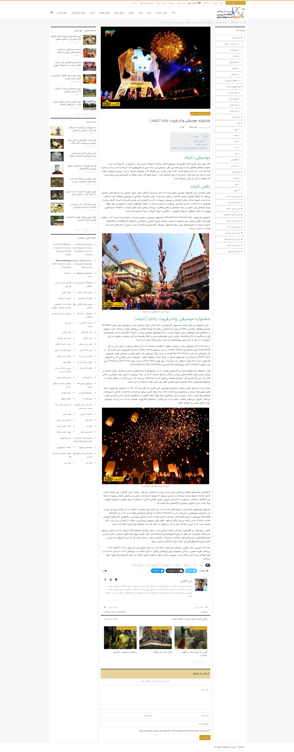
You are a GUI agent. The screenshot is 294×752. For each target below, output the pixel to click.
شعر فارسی (62, 13)
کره (236, 147)
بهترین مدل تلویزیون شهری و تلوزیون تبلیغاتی (61, 306)
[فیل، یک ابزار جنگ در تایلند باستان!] (191, 637)
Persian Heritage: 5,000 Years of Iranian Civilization (61, 264)
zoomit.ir (67, 273)
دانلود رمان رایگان (64, 356)
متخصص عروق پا (85, 447)
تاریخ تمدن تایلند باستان (200, 113)
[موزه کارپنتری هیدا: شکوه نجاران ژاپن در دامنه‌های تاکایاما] (89, 105)
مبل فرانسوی (66, 438)
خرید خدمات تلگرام (63, 344)
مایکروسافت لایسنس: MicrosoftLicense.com (83, 439)
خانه (221, 3)
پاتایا (201, 565)
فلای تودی (67, 414)
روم (236, 184)
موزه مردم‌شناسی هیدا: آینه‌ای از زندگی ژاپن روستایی (67, 90)
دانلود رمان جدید (85, 356)
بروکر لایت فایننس (85, 298)
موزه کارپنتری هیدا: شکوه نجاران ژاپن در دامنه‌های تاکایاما (67, 103)
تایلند (194, 565)
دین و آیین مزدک (233, 226)
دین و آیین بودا (234, 202)
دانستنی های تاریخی (198, 628)
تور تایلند (178, 565)
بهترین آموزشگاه (64, 298)
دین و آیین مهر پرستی (232, 239)
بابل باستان (233, 111)
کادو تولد (88, 420)
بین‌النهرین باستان (233, 86)
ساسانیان (234, 74)
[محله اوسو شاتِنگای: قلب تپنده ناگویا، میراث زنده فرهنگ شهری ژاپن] (89, 66)
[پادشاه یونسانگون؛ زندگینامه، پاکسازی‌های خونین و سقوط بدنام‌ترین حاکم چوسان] (89, 53)
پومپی (204, 611)
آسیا (149, 13)
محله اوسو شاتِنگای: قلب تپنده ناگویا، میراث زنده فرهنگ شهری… (66, 64)
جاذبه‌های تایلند (166, 565)
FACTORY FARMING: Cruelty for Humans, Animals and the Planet (62, 249)
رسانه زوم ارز (66, 392)
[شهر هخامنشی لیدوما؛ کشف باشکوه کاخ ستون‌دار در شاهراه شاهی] (89, 40)
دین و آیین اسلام (233, 196)
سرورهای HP (87, 398)
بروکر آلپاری (66, 292)
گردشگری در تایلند (152, 565)
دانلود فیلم (67, 362)
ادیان (92, 13)
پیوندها (172, 3)
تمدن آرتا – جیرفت (230, 43)
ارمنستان (234, 165)
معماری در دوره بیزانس (114, 611)
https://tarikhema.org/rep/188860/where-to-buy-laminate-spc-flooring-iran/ (74, 264)
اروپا (141, 13)
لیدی (236, 190)
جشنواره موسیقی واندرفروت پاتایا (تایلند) (188, 148)
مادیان (235, 56)
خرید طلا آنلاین (86, 350)
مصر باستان (235, 116)
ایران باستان (161, 13)
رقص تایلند (200, 144)
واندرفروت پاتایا (138, 565)
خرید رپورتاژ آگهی (146, 3)
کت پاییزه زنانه (86, 432)
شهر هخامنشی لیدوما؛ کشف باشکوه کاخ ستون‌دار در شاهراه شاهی (66, 38)
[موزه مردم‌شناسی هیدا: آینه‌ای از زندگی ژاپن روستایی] (89, 92)
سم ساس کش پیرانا (63, 404)
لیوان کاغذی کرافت (63, 432)
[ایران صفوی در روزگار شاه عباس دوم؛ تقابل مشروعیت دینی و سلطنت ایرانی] (57, 182)
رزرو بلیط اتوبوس (85, 392)
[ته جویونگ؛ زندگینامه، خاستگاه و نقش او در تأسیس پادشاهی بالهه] (57, 131)
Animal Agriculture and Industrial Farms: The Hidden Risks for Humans (82, 249)
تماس (134, 3)
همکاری (206, 3)
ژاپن (236, 141)
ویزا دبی (67, 462)
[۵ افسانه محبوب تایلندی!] (120, 637)
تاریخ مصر (119, 13)
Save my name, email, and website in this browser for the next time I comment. (173, 731)
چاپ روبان (67, 332)
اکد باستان (234, 104)
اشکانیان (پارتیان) (231, 80)
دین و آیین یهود (234, 251)
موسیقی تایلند (199, 141)
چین (236, 129)
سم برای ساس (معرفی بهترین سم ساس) (83, 406)
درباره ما (214, 3)
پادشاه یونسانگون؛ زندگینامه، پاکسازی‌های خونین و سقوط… (68, 51)
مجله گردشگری (78, 13)
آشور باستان (233, 98)
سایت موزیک (161, 3)
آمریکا (131, 13)
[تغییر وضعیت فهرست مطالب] (203, 136)
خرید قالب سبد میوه (63, 350)
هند (236, 153)
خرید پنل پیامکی (64, 338)
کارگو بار (89, 426)
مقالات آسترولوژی (64, 447)
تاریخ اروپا (236, 171)
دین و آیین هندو (233, 245)
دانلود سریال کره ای (84, 362)
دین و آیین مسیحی (232, 232)
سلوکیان (235, 68)
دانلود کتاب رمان (85, 368)
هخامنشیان (233, 62)
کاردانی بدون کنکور (63, 420)
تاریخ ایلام (234, 49)
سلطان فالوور (66, 398)
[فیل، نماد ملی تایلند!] (155, 637)
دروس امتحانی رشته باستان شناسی (63, 370)
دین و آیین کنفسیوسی (231, 214)
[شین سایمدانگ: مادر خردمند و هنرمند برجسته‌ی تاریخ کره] (57, 208)
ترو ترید (68, 322)
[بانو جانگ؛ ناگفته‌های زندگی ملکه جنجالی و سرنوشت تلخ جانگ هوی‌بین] (57, 144)
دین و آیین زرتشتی (233, 208)
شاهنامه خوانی (86, 414)
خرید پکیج (88, 338)
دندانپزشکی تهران (64, 377)
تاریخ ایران (236, 37)
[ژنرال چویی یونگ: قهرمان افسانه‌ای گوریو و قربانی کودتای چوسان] (57, 220)
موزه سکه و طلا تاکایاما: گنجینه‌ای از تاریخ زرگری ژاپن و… (66, 77)
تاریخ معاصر (104, 13)
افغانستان (234, 159)
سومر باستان (233, 92)
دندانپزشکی (87, 377)
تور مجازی (181, 3)
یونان (236, 178)
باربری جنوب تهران (84, 292)
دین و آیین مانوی (233, 220)
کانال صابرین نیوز (64, 426)
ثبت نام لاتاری (86, 332)
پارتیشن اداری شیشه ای (61, 313)
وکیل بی (89, 462)
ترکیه (236, 135)
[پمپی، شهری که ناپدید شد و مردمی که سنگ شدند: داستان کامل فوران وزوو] (57, 195)
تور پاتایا (187, 565)
